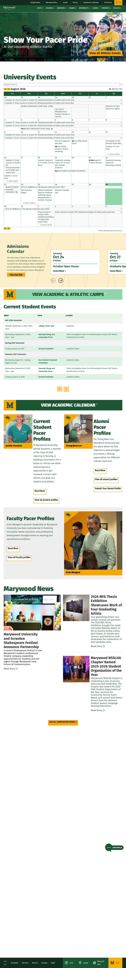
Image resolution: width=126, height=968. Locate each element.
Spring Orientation (46, 349)
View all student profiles (46, 500)
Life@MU (72, 8)
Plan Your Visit (16, 275)
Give (117, 963)
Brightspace (35, 2)
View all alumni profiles (106, 479)
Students (14, 963)
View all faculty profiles (19, 557)
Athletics (116, 8)
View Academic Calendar (68, 405)
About (39, 8)
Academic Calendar (91, 2)
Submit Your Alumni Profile (108, 488)
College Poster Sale (46, 326)
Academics (49, 8)
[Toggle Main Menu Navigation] (118, 2)
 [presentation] (53, 280)
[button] (114, 848)
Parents (25, 963)
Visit (71, 963)
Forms (75, 2)
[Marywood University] (9, 8)
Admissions (61, 8)
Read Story (9, 668)
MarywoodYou (51, 2)
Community (105, 8)
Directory (108, 2)
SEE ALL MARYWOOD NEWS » (63, 722)
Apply (85, 963)
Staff (53, 963)
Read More (40, 491)
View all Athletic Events (105, 53)
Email (65, 2)
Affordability (83, 8)
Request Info (100, 962)
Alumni (95, 8)
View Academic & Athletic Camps (68, 294)
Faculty (44, 963)
